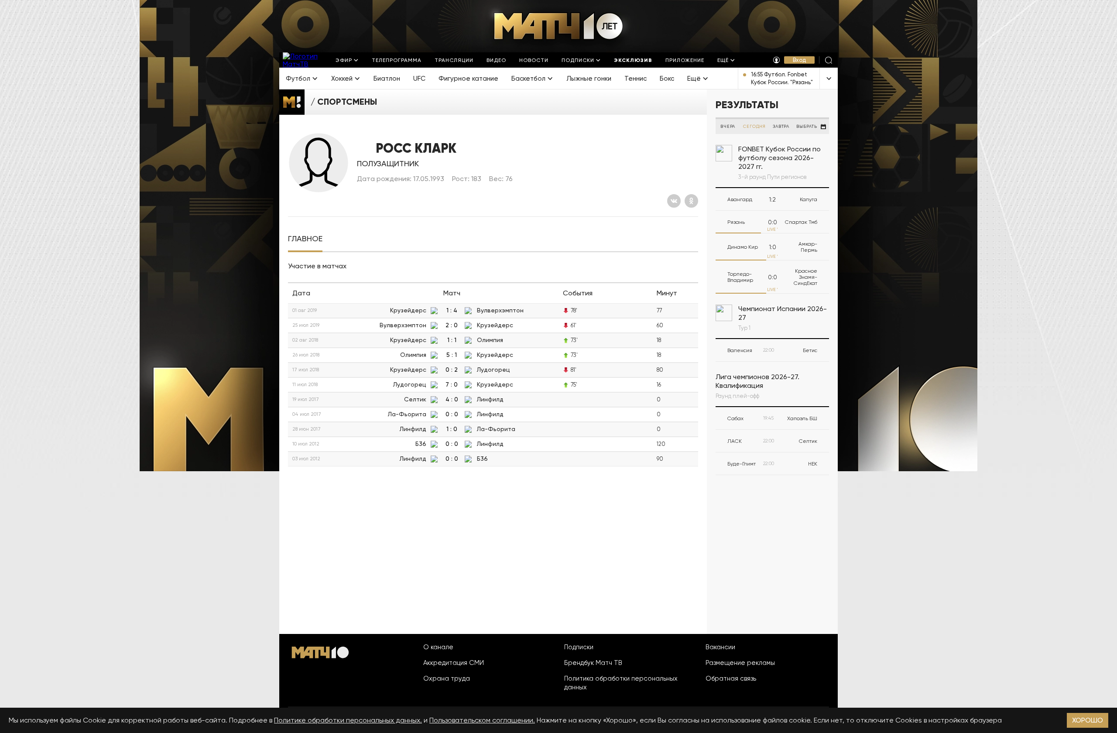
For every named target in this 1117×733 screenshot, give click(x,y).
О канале (438, 647)
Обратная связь (731, 678)
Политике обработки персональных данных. (348, 720)
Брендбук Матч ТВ (593, 663)
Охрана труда (446, 678)
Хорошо (1087, 720)
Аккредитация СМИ (453, 663)
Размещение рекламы (740, 663)
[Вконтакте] (674, 201)
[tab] (305, 239)
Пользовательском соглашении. (482, 720)
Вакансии (720, 647)
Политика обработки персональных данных (621, 683)
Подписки (578, 647)
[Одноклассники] (691, 201)
